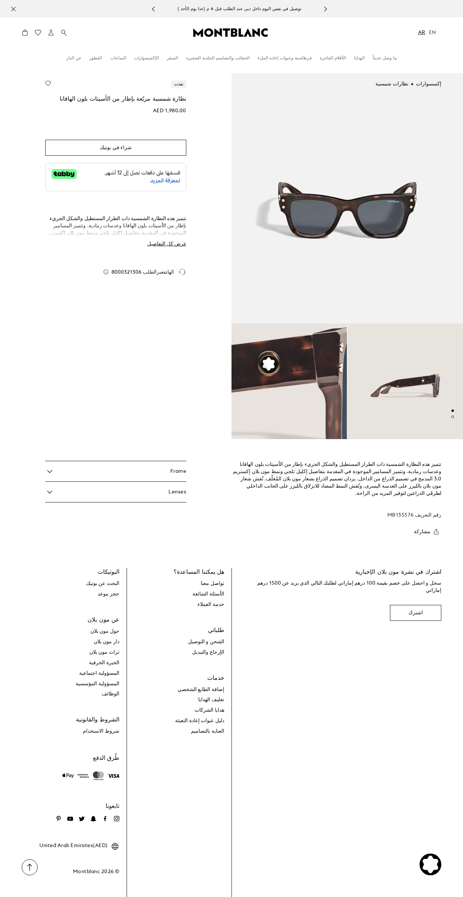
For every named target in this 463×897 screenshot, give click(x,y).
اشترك (415, 612)
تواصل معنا (212, 583)
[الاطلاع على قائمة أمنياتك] (38, 34)
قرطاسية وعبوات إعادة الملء (285, 58)
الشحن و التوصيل (206, 641)
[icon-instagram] (116, 819)
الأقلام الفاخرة (333, 58)
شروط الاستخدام (101, 731)
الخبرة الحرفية (104, 662)
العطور (95, 58)
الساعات (118, 58)
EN (432, 32)
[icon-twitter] (82, 819)
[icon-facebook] (105, 819)
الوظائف (110, 693)
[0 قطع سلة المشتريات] (25, 34)
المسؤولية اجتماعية (99, 673)
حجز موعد (108, 594)
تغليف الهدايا (211, 699)
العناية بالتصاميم (207, 731)
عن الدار (73, 58)
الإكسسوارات (146, 58)
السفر (172, 58)
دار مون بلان (106, 641)
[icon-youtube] (70, 819)
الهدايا (359, 58)
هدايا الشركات (209, 710)
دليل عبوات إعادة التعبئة (199, 720)
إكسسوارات (428, 84)
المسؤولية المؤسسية (97, 683)
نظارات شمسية (391, 84)
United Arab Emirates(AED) (73, 845)
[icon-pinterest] (58, 819)
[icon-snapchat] (93, 819)
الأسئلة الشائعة (208, 594)
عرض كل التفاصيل (166, 244)
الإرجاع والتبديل (208, 652)
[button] (51, 32)
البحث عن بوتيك (102, 583)
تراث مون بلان (104, 652)
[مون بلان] (230, 32)
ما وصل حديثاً (385, 58)
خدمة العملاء (210, 604)
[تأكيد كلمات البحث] (64, 33)
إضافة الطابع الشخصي (201, 689)
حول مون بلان (104, 631)
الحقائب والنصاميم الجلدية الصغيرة (218, 58)
